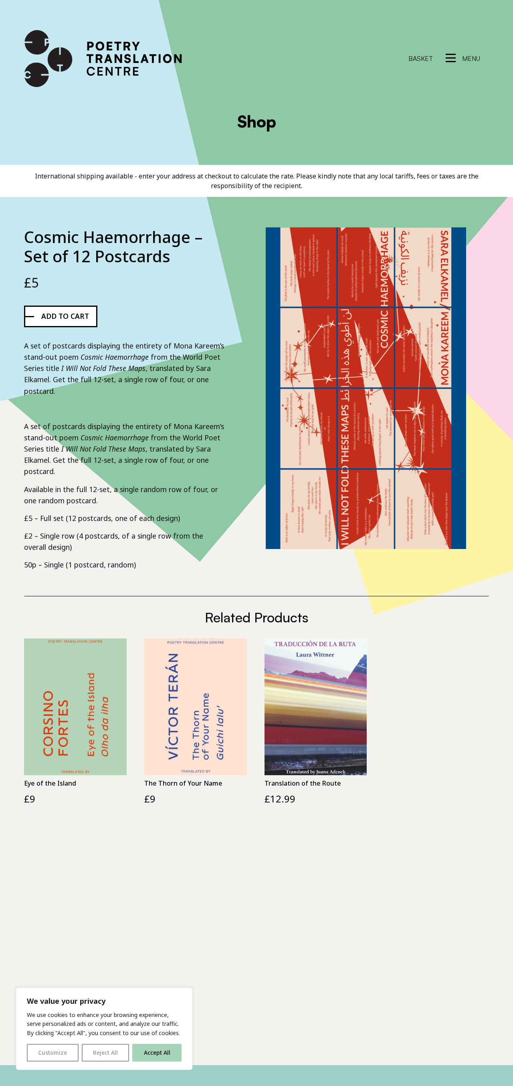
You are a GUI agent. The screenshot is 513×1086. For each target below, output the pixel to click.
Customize (52, 1052)
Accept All (157, 1052)
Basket (420, 59)
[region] (104, 1029)
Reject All (105, 1052)
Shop (256, 121)
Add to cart (65, 316)
